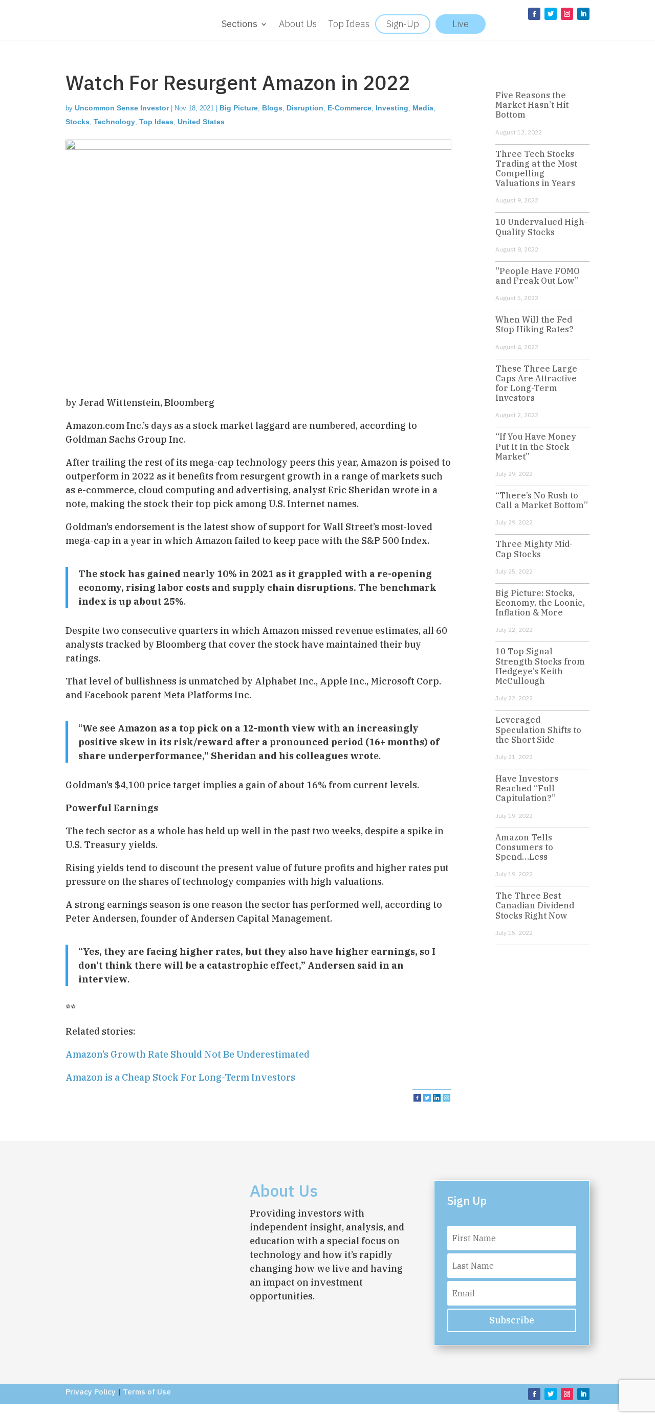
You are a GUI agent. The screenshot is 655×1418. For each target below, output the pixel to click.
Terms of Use (147, 1392)
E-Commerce (350, 108)
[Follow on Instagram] (567, 14)
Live (460, 24)
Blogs (272, 108)
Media (422, 108)
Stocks (78, 122)
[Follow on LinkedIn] (583, 14)
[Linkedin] (437, 1098)
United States (201, 122)
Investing (392, 108)
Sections (239, 25)
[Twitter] (427, 1098)
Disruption (305, 108)
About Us (298, 25)
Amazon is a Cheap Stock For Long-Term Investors (180, 1077)
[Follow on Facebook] (534, 14)
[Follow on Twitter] (550, 14)
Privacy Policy (91, 1392)
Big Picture (239, 108)
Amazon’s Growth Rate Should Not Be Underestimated (188, 1054)
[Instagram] (446, 1098)
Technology (114, 122)
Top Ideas (348, 25)
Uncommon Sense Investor (122, 108)
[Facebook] (417, 1098)
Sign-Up (402, 24)
